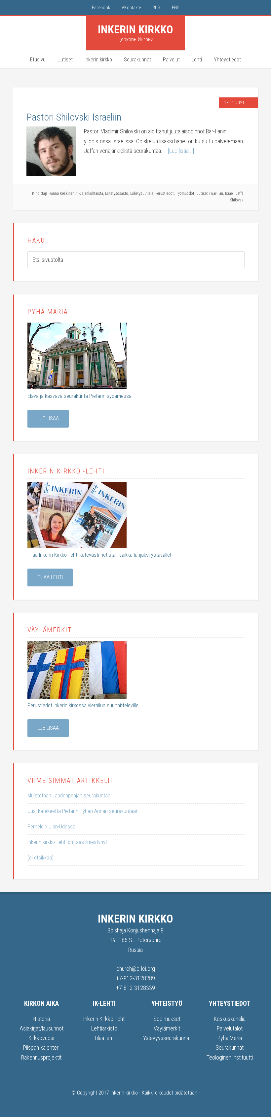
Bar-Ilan (217, 193)
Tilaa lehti (50, 577)
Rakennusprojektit (41, 1057)
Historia (41, 1018)
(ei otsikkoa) (40, 858)
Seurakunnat (229, 1047)
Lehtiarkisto (104, 1028)
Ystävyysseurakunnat (167, 1037)
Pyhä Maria (229, 1037)
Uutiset (202, 193)
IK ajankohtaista (90, 193)
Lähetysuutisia (141, 193)
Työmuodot (185, 193)
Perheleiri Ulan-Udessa (51, 826)
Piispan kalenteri (41, 1047)
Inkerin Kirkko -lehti (104, 1018)
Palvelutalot (230, 1028)
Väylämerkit (167, 1028)
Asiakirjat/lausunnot (41, 1028)
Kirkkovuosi (41, 1037)
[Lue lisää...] (181, 150)
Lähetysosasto (116, 193)
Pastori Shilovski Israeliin (73, 117)
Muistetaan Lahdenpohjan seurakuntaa (68, 795)
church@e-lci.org (135, 968)
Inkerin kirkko (135, 29)
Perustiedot (164, 193)
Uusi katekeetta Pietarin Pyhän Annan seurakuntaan (82, 811)
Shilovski (237, 200)
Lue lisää (48, 418)
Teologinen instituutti (230, 1057)
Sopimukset (166, 1018)
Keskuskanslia (230, 1018)
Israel (229, 193)
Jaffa (240, 193)
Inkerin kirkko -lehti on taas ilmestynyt (67, 842)
